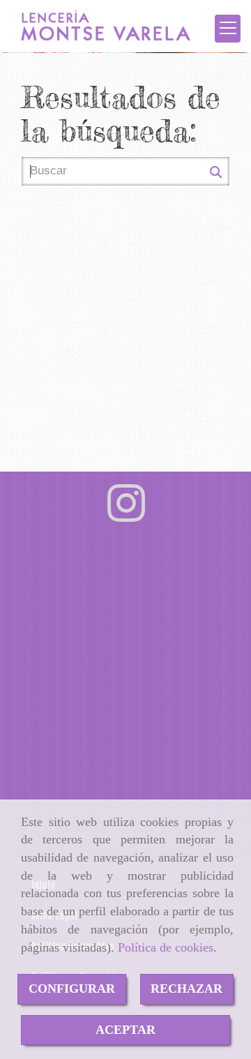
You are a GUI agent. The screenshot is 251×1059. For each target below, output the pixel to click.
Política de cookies (165, 947)
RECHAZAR (186, 989)
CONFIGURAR (72, 989)
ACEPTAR (125, 1030)
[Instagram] (126, 515)
